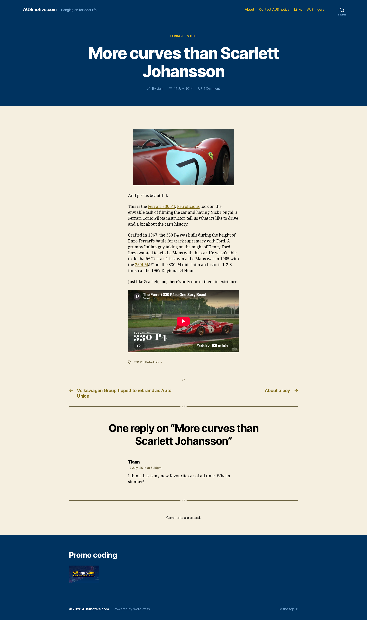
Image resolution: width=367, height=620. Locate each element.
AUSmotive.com (40, 9)
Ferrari (176, 36)
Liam (160, 88)
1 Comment (212, 88)
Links (298, 9)
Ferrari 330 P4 (161, 206)
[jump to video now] (183, 157)
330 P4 (138, 362)
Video (192, 36)
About (249, 9)
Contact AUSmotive (274, 9)
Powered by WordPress (132, 609)
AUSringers (315, 9)
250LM (141, 264)
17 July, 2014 (183, 88)
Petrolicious (188, 206)
